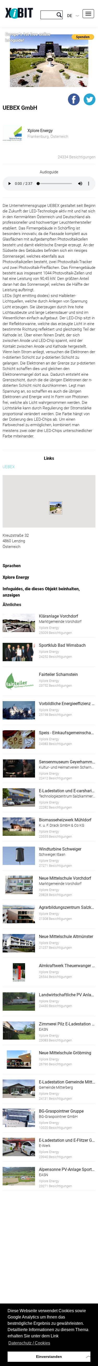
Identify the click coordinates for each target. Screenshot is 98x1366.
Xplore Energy (40, 130)
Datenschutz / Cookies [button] (29, 1343)
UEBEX (9, 467)
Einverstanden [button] (49, 1356)
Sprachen (12, 565)
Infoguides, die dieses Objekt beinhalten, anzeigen (41, 592)
